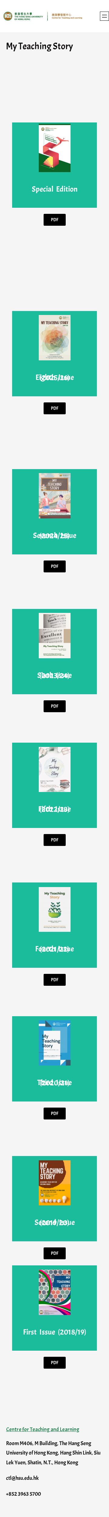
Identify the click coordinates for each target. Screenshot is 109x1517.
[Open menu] (104, 16)
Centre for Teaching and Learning (42, 1429)
